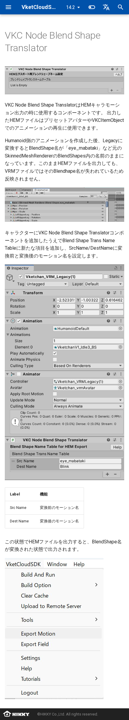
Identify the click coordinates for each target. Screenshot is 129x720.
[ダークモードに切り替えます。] (92, 7)
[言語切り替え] (106, 7)
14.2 (70, 7)
